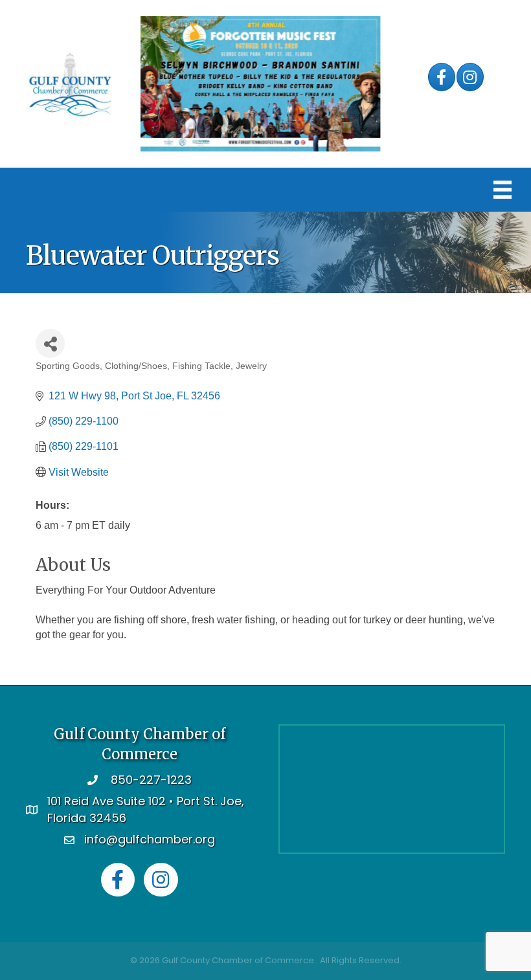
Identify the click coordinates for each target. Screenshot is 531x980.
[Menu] (502, 189)
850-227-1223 (151, 780)
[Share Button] (50, 343)
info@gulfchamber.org (149, 839)
